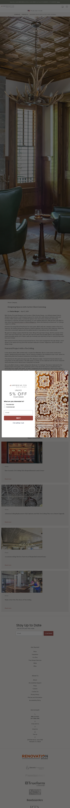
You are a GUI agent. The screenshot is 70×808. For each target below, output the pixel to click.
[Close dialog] (66, 372)
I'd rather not (18, 423)
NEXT (18, 418)
